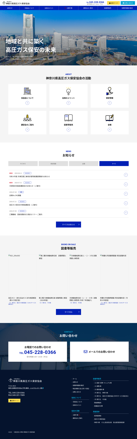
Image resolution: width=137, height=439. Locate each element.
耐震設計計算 (98, 406)
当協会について (29, 8)
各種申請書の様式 (127, 8)
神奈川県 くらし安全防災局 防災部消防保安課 (109, 422)
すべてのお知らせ (68, 224)
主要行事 (69, 8)
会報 (83, 164)
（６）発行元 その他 (100, 399)
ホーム (75, 379)
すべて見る (68, 312)
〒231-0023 (25, 387)
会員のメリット (49, 8)
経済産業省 (97, 416)
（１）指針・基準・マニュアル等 (103, 383)
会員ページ (114, 3)
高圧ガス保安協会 (99, 419)
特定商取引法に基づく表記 (81, 388)
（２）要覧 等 (97, 386)
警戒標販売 (97, 402)
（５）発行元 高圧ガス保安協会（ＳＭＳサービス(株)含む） (111, 396)
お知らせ (9, 8)
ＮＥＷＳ (23, 164)
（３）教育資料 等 (99, 389)
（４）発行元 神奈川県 (101, 393)
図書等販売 (107, 8)
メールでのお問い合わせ (102, 351)
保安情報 (53, 164)
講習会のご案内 (88, 8)
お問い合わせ (128, 3)
